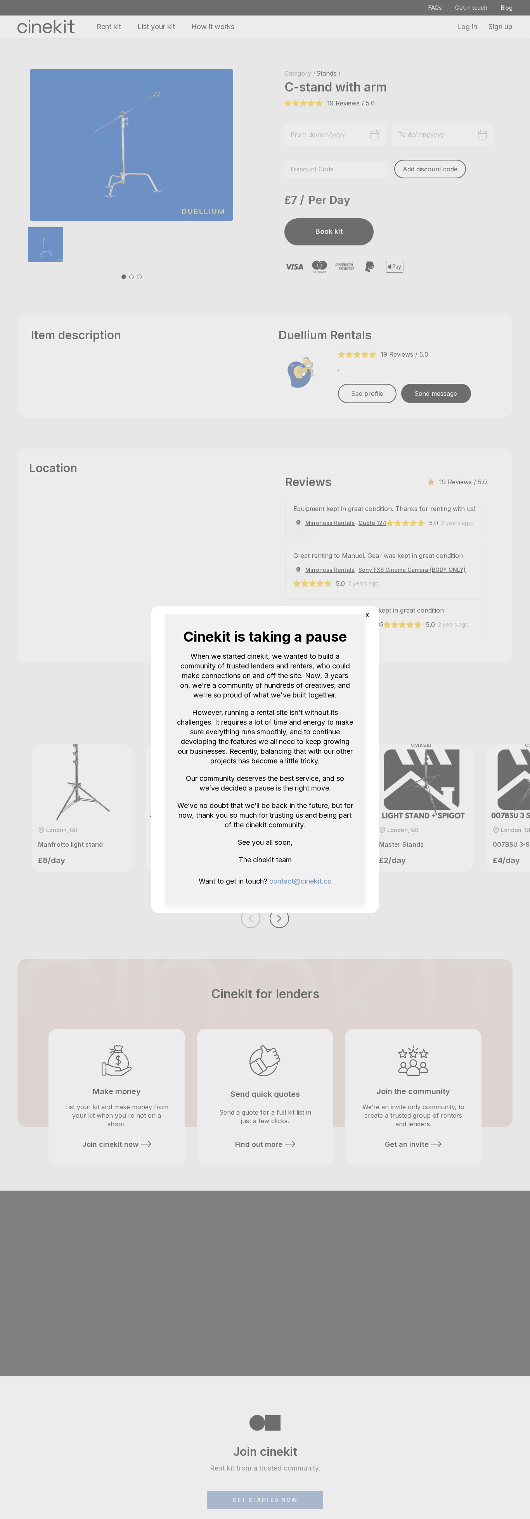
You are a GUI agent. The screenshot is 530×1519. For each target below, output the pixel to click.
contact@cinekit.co (300, 881)
